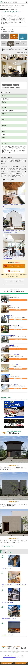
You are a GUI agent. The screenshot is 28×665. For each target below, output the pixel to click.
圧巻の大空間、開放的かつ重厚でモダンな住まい (13, 205)
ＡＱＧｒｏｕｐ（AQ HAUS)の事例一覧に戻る (14, 281)
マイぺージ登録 (21, 663)
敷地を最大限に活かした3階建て (9, 618)
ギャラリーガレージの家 (7, 635)
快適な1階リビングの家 (7, 568)
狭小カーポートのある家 (7, 602)
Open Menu (26, 2)
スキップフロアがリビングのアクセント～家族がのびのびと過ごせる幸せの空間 (13, 231)
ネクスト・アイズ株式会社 (9, 657)
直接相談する (22, 38)
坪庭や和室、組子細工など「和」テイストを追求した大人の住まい (13, 257)
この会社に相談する (7, 663)
